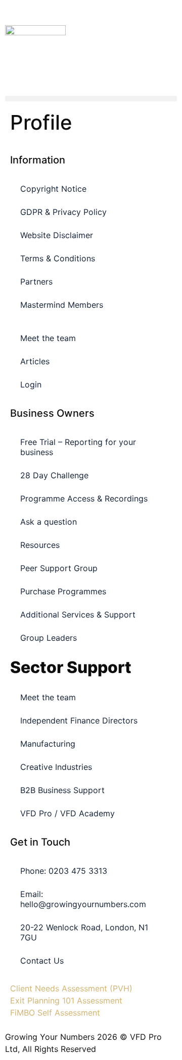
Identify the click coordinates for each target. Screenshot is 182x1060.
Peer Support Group (59, 568)
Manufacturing (47, 744)
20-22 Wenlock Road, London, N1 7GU (84, 932)
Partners (36, 281)
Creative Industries (56, 767)
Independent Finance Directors (79, 720)
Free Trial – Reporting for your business (78, 447)
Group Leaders (48, 638)
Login (30, 384)
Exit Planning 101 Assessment (66, 1000)
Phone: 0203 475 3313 (63, 871)
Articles (35, 361)
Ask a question (48, 522)
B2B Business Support (62, 790)
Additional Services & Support (77, 614)
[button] (91, 98)
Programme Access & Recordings (84, 498)
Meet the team (48, 338)
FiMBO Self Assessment (55, 1013)
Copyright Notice (53, 189)
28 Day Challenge (54, 475)
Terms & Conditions (57, 258)
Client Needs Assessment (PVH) (71, 988)
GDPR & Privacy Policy (63, 212)
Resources (40, 545)
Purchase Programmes (63, 591)
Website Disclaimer (56, 235)
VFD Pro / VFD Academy (67, 813)
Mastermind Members (61, 305)
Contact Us (42, 961)
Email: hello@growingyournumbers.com (83, 899)
